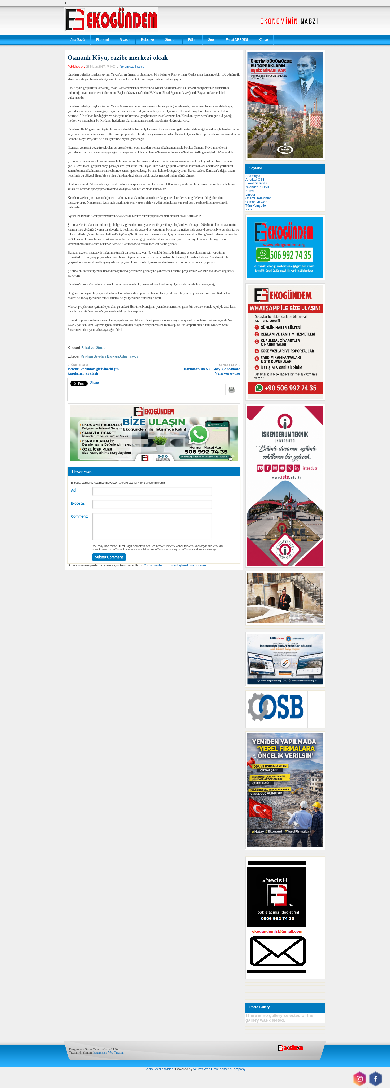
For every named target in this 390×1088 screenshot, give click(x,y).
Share (94, 383)
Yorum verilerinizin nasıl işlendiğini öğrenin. (175, 565)
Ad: (73, 490)
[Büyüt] (318, 578)
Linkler (250, 194)
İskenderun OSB (257, 187)
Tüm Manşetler (256, 206)
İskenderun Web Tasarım (108, 1052)
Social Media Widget (159, 1069)
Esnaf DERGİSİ (237, 40)
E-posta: (78, 503)
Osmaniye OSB (256, 202)
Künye (263, 40)
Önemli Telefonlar (258, 198)
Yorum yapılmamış (132, 66)
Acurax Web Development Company (219, 1069)
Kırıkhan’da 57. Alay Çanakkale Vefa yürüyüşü (212, 369)
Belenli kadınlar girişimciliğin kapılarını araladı (93, 369)
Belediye (147, 40)
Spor (211, 40)
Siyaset (125, 40)
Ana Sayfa (77, 40)
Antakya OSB (255, 180)
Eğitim (192, 40)
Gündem (171, 40)
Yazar (249, 209)
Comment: (79, 516)
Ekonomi (102, 40)
